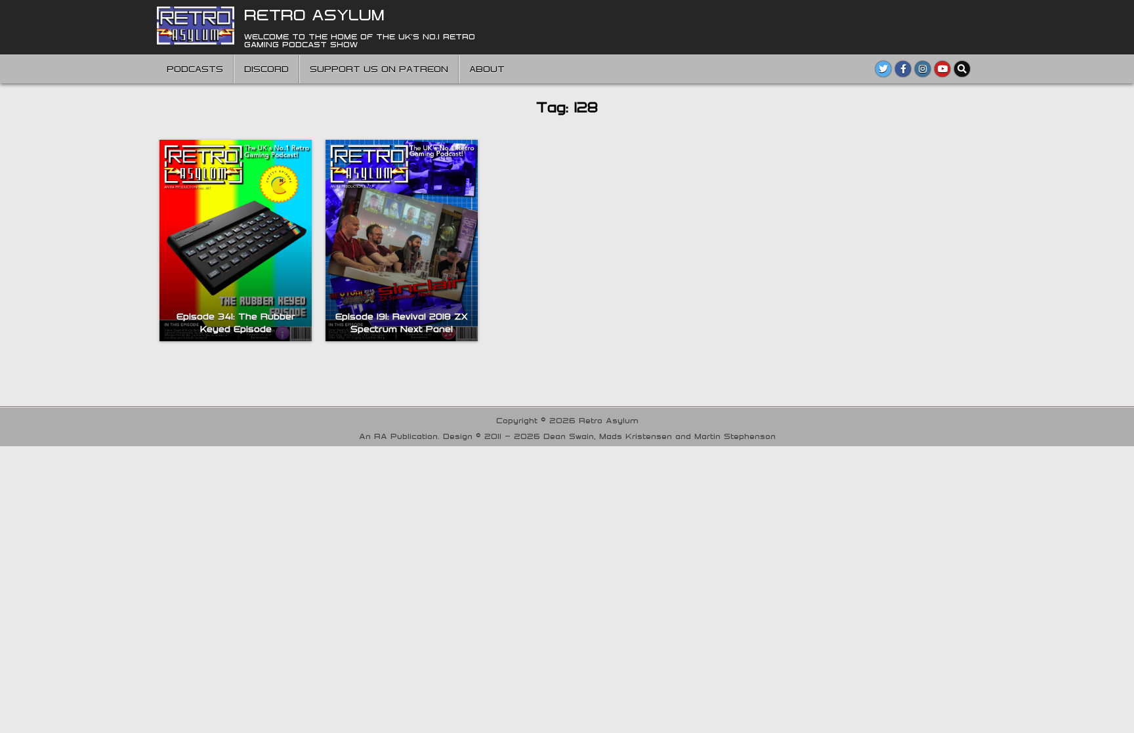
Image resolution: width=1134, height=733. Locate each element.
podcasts (195, 69)
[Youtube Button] (942, 69)
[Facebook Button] (903, 69)
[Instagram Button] (923, 69)
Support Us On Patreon (379, 69)
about (487, 69)
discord (266, 69)
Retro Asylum (314, 14)
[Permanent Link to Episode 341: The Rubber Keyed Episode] (235, 240)
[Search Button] (962, 69)
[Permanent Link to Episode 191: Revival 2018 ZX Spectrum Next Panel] (402, 240)
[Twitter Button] (883, 69)
